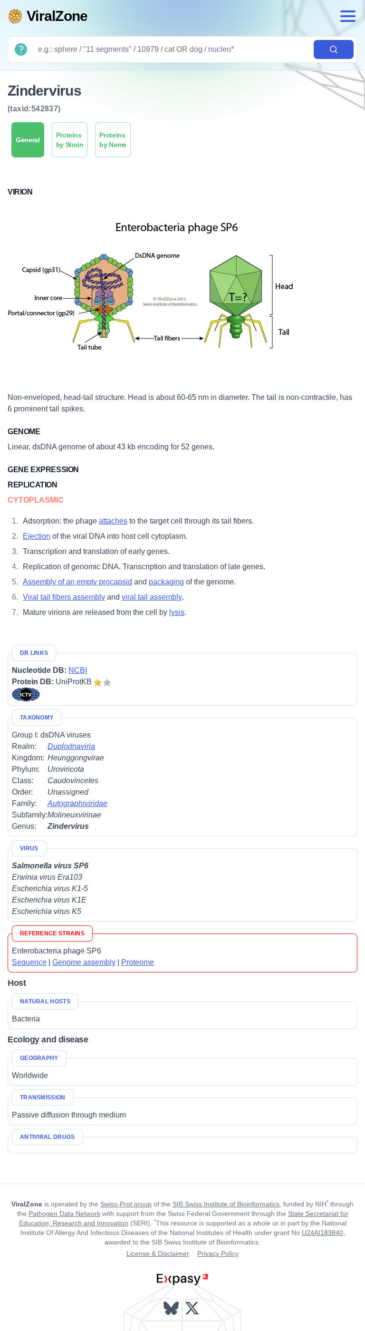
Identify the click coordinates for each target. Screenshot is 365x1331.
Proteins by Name (112, 139)
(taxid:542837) (34, 109)
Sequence (29, 962)
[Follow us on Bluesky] (172, 1308)
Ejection (36, 536)
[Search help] (20, 49)
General (28, 140)
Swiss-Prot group (126, 1204)
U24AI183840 (322, 1232)
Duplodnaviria (71, 746)
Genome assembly (83, 962)
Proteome (137, 962)
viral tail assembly (152, 597)
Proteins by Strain (70, 139)
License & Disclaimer (157, 1253)
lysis (176, 612)
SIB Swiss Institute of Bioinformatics (226, 1204)
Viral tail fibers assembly (64, 597)
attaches (113, 521)
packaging (166, 582)
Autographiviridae (77, 803)
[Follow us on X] (193, 1308)
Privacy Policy (218, 1253)
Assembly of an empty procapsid (77, 582)
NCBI (77, 670)
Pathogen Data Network (64, 1213)
